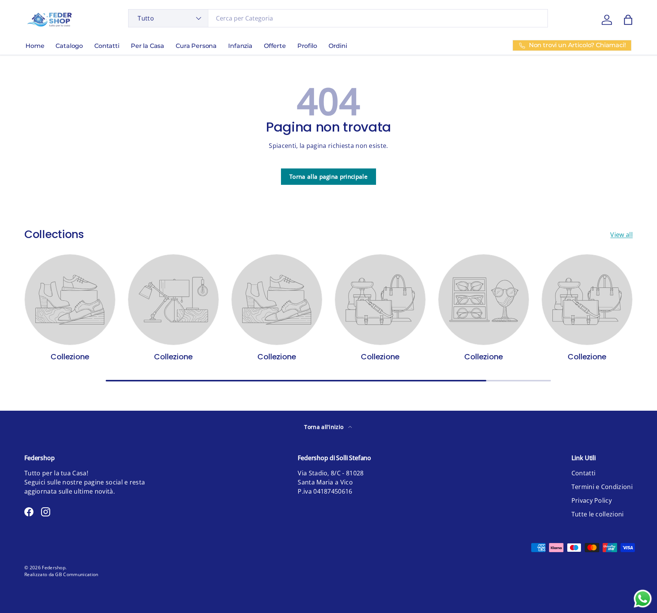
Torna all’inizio (324, 426)
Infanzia (240, 45)
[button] (628, 19)
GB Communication (76, 574)
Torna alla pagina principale (328, 176)
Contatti (106, 45)
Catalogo (69, 45)
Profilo (307, 45)
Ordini (337, 45)
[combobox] (338, 18)
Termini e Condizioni (602, 487)
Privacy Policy (591, 500)
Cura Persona (196, 45)
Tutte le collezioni (597, 514)
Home (34, 45)
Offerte (275, 45)
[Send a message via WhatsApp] (642, 598)
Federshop (53, 567)
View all (621, 234)
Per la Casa (147, 45)
